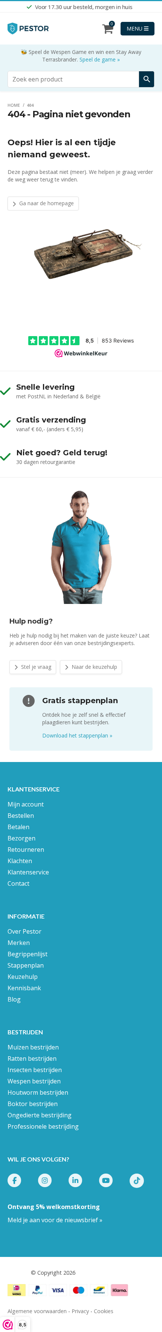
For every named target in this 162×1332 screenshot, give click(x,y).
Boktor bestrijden (33, 1104)
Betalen (18, 827)
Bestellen (21, 815)
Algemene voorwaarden (37, 1311)
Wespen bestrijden (34, 1081)
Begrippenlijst (27, 954)
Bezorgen (21, 838)
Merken (19, 943)
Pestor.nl (18, 1272)
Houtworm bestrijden (38, 1092)
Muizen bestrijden (33, 1047)
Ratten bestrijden (32, 1058)
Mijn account (26, 804)
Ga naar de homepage (46, 203)
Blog (14, 999)
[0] (108, 30)
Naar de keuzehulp (93, 666)
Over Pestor (24, 931)
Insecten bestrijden (35, 1070)
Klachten (20, 861)
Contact (18, 883)
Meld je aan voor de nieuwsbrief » (55, 1220)
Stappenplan (26, 965)
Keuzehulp (23, 976)
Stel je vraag (35, 666)
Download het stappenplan (77, 735)
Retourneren (26, 849)
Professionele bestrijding (43, 1126)
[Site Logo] (28, 28)
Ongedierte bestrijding (40, 1115)
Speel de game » (99, 59)
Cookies (103, 1311)
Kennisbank (24, 988)
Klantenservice (28, 872)
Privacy (80, 1311)
